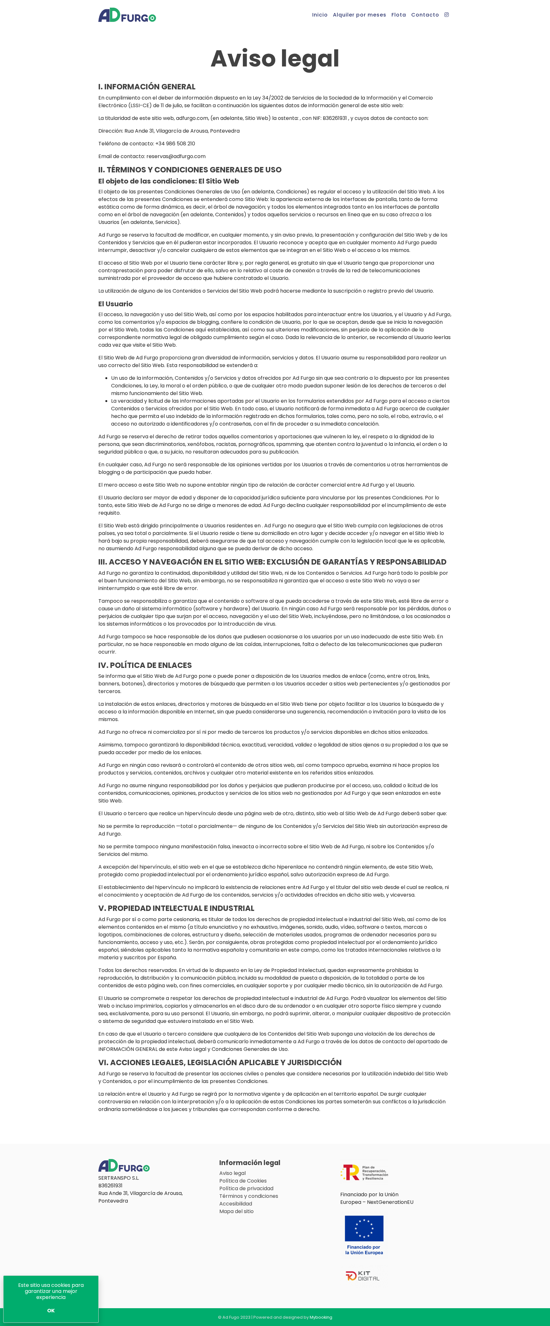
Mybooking (321, 1317)
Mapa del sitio (236, 1211)
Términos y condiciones (248, 1196)
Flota (398, 14)
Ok (51, 1310)
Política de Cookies (243, 1180)
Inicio (320, 14)
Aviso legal (232, 1173)
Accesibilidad (235, 1203)
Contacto (425, 14)
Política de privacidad (246, 1188)
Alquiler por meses (359, 14)
